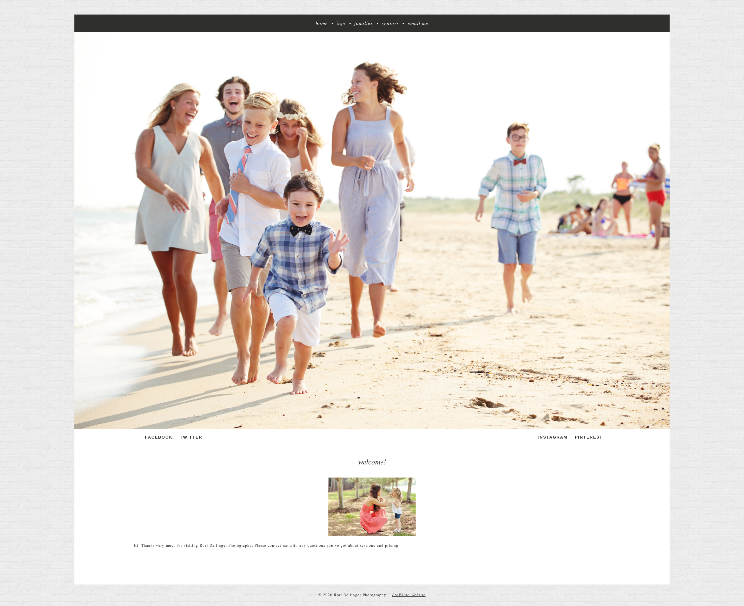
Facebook (159, 437)
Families (363, 23)
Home (322, 23)
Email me (418, 23)
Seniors (390, 23)
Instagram (553, 437)
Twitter (191, 437)
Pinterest (589, 437)
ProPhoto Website (409, 594)
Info (341, 23)
